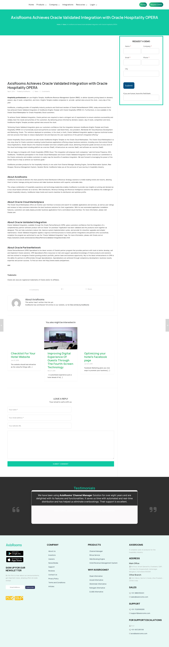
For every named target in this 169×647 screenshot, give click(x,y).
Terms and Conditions (56, 582)
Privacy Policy (53, 578)
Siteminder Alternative (97, 584)
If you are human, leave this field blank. (137, 93)
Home (58, 24)
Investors (52, 555)
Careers (51, 559)
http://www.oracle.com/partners (57, 260)
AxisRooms (26, 91)
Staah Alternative (96, 576)
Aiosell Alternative (96, 580)
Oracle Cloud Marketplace (16, 112)
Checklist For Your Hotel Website (23, 355)
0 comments (46, 91)
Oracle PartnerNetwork (80, 107)
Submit (129, 85)
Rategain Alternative (97, 588)
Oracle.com (11, 212)
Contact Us (52, 575)
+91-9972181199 (137, 629)
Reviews (51, 571)
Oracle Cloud (26, 145)
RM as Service (94, 555)
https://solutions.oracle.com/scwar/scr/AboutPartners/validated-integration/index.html (38, 238)
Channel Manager (96, 551)
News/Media (53, 563)
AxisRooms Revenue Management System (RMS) (62, 97)
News (64, 24)
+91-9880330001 (137, 593)
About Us (52, 551)
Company (147, 46)
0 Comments (34, 290)
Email (127, 57)
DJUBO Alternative (96, 592)
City (126, 69)
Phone (146, 57)
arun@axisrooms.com (139, 633)
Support (51, 567)
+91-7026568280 (138, 609)
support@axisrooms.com (140, 613)
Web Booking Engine (97, 559)
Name (128, 46)
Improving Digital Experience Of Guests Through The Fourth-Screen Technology (60, 360)
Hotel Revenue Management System (103, 563)
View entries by (79, 305)
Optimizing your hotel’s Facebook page (95, 356)
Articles (51, 586)
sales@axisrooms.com (139, 597)
